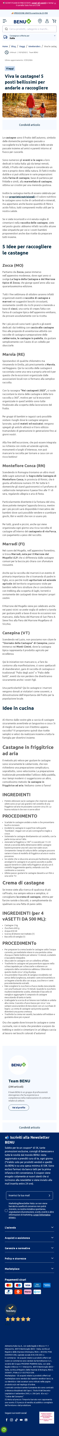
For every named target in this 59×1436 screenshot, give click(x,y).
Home (5, 46)
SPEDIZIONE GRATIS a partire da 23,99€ (31, 13)
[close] (55, 3)
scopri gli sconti (39, 3)
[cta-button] (50, 1195)
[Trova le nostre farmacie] (40, 21)
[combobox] (29, 29)
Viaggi (22, 46)
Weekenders (34, 46)
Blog (13, 46)
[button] (47, 21)
